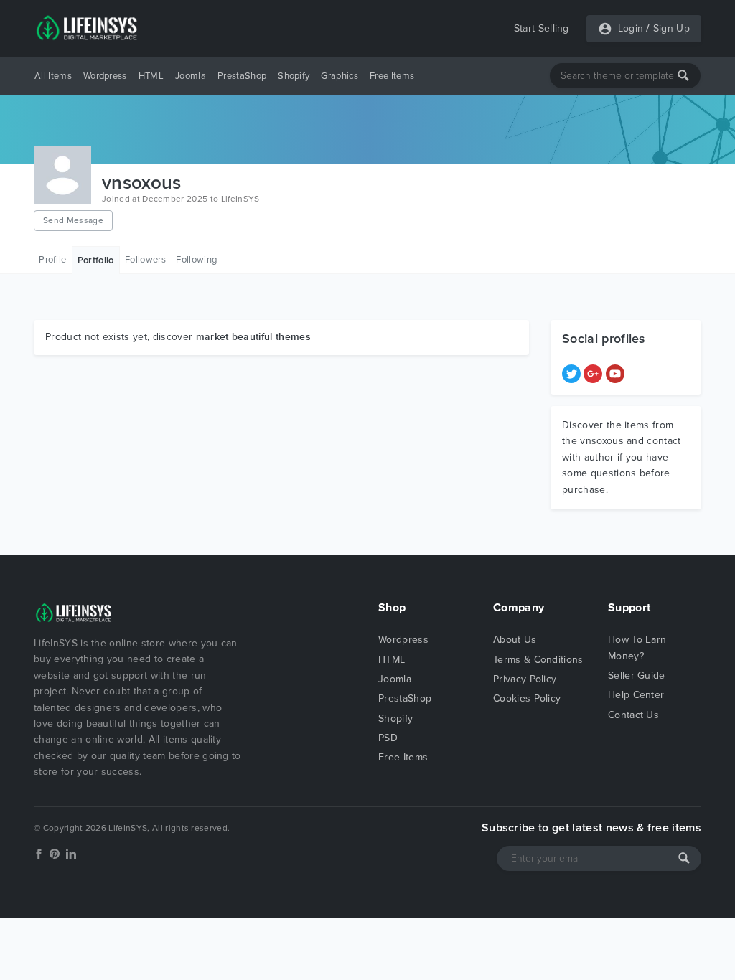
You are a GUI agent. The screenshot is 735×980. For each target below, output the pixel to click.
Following (196, 259)
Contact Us (633, 715)
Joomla (190, 76)
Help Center (636, 695)
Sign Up (671, 28)
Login (631, 28)
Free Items (392, 76)
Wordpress (105, 76)
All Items (53, 76)
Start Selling (541, 28)
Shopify (293, 76)
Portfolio (96, 260)
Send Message (73, 220)
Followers (145, 259)
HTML (151, 76)
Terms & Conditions (538, 660)
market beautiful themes (253, 337)
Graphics (339, 76)
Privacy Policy (524, 679)
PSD (388, 738)
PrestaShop (241, 76)
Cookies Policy (527, 698)
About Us (515, 639)
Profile (52, 259)
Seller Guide (636, 675)
